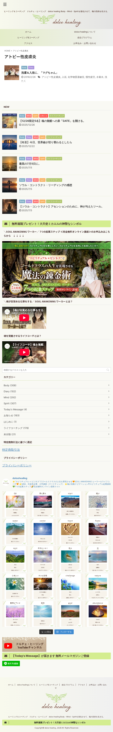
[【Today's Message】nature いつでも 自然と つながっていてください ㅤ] (98, 586)
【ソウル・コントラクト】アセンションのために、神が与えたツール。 (61, 206)
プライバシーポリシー (17, 465)
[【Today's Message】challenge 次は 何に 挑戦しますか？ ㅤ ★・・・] (70, 586)
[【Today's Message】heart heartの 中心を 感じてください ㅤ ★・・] (70, 532)
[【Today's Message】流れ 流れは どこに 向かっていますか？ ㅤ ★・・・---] (70, 559)
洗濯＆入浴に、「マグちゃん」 (39, 72)
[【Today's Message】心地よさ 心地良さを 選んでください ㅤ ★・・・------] (15, 586)
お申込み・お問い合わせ (84, 43)
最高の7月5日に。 (30, 163)
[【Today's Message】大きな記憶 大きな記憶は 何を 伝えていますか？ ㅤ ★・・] (43, 586)
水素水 (99, 76)
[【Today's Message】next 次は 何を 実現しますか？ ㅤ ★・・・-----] (15, 559)
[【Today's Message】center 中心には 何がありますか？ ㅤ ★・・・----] (43, 532)
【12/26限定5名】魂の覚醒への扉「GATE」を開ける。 (52, 120)
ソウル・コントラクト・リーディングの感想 (45, 185)
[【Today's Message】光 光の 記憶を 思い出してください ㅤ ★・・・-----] (98, 559)
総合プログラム (85, 37)
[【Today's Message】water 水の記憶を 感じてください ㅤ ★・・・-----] (15, 532)
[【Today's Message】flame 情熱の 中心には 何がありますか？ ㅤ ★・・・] (98, 532)
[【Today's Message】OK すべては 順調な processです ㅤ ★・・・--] (15, 504)
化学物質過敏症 (76, 76)
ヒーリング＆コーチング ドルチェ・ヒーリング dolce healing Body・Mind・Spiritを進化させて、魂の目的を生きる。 (56, 717)
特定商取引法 (11, 449)
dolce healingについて (84, 31)
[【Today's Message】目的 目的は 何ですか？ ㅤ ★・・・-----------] (43, 614)
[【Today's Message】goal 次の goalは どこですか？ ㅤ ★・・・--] (70, 614)
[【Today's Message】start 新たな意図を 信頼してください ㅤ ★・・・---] (70, 504)
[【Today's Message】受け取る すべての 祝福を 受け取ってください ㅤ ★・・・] (43, 504)
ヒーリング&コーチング (28, 37)
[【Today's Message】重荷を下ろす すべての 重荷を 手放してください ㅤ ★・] (15, 614)
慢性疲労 (90, 76)
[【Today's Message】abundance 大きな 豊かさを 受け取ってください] (98, 614)
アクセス (28, 43)
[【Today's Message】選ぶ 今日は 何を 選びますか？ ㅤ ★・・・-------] (98, 504)
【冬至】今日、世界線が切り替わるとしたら (45, 142)
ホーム (28, 31)
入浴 (64, 76)
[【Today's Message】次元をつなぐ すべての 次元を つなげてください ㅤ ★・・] (43, 559)
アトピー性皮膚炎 (51, 76)
